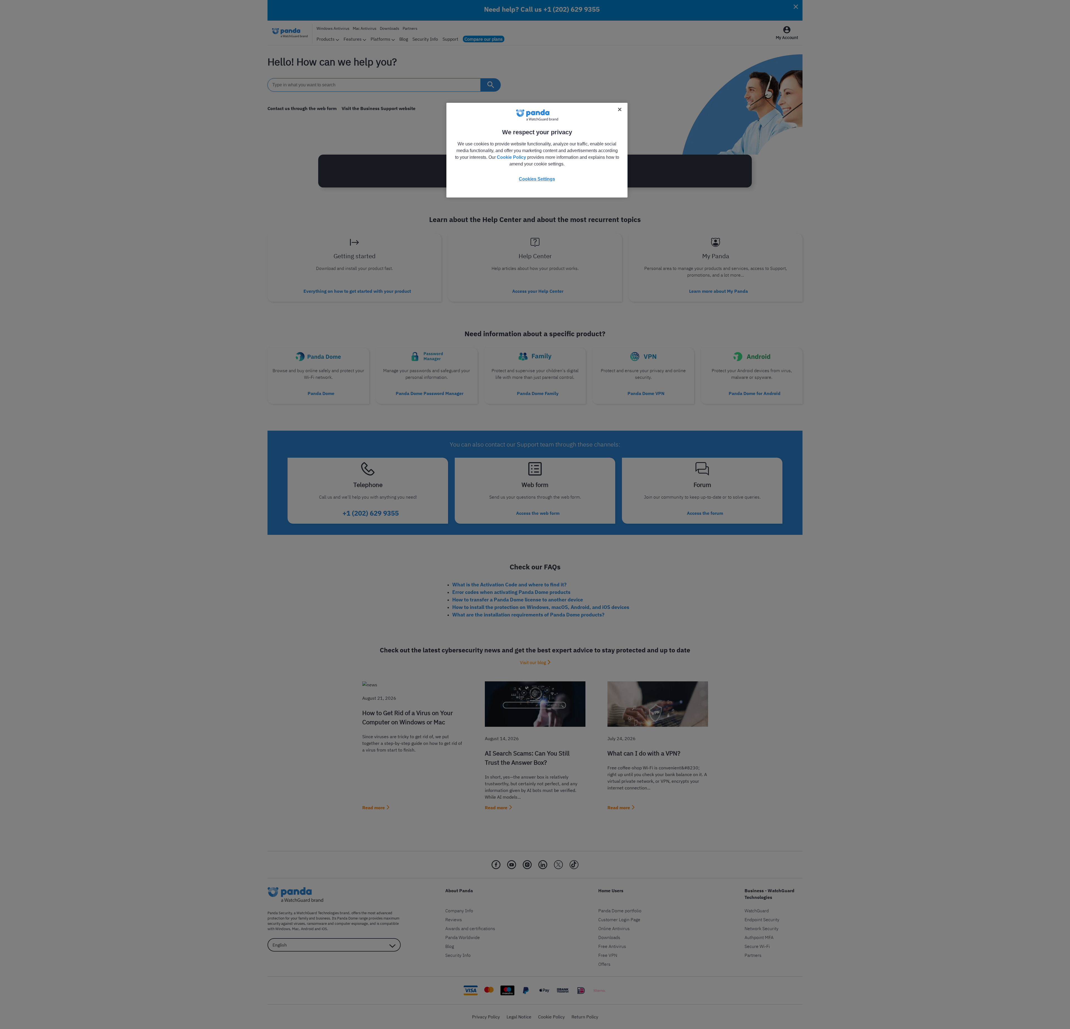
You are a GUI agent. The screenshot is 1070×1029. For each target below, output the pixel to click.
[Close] (620, 109)
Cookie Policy (511, 157)
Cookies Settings (537, 179)
